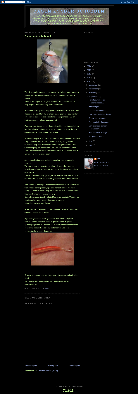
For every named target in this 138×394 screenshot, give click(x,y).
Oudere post (74, 365)
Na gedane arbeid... (97, 136)
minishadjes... (94, 106)
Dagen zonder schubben (69, 11)
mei (91, 145)
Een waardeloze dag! (98, 132)
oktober (92, 93)
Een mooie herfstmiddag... (100, 122)
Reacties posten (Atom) (48, 371)
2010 (89, 81)
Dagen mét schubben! (98, 118)
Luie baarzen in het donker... (101, 114)
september (94, 96)
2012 (89, 74)
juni (91, 141)
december (93, 85)
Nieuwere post (31, 365)
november (93, 89)
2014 (89, 66)
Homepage (53, 365)
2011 (89, 78)
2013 (89, 70)
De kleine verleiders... (98, 110)
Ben (99, 159)
